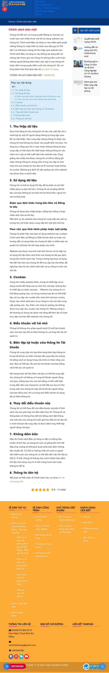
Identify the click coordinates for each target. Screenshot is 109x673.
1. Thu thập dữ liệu (21, 90)
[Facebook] (11, 656)
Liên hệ (38, 14)
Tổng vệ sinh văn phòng (21, 593)
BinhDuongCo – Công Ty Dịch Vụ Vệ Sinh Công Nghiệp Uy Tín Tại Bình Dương (91, 69)
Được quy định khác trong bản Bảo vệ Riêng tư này (38, 96)
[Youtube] (26, 656)
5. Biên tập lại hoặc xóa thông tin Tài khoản (33, 109)
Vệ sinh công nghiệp (44, 11)
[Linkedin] (21, 656)
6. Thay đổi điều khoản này (26, 112)
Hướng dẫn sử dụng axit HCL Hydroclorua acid (91, 51)
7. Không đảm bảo (21, 115)
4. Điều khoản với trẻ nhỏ (25, 106)
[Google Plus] (16, 656)
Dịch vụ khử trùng (43, 5)
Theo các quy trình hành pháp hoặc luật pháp (36, 99)
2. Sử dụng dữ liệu (21, 93)
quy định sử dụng (49, 69)
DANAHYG (49, 75)
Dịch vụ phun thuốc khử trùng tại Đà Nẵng (67, 529)
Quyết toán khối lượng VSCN (91, 40)
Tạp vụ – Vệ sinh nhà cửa (47, 8)
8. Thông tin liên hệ (22, 119)
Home (12, 21)
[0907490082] (6, 666)
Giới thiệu (39, 1)
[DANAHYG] (13, 3)
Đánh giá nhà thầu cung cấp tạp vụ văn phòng (90, 86)
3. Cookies (18, 102)
